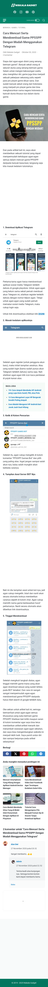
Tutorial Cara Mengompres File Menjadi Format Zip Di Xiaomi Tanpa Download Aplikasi (34, 813)
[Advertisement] (24, 198)
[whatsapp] (32, 753)
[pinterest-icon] (33, 12)
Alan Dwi (14, 844)
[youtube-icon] (27, 12)
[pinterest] (24, 753)
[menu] (6, 20)
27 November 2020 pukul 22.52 (29, 866)
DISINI (41, 314)
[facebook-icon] (15, 12)
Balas (13, 885)
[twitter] (15, 753)
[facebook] (7, 753)
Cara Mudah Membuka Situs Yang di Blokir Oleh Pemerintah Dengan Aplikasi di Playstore (12, 813)
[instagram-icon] (21, 12)
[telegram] (41, 753)
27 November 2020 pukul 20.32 (24, 848)
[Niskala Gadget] (24, 5)
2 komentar (7, 55)
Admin (19, 861)
